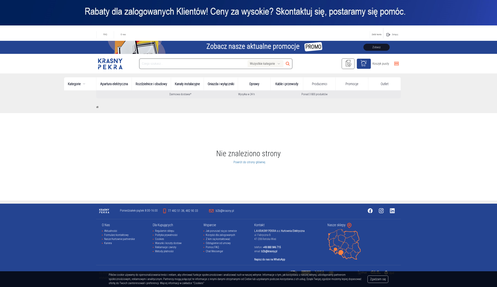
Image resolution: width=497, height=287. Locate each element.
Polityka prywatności (166, 234)
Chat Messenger (214, 251)
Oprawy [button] (254, 84)
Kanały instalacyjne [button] (187, 84)
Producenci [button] (319, 84)
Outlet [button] (384, 84)
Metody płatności (164, 251)
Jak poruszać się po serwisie (221, 230)
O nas (123, 34)
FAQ (105, 34)
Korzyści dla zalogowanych (220, 234)
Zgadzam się (378, 279)
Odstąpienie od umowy (218, 243)
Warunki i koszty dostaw (168, 243)
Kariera (108, 243)
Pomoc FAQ (212, 247)
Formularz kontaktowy (116, 234)
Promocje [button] (352, 84)
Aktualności (110, 230)
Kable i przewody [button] (286, 84)
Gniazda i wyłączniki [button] (221, 84)
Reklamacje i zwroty (165, 247)
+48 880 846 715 (272, 247)
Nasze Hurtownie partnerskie (119, 239)
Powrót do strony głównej (248, 162)
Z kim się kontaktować (218, 239)
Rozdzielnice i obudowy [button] (151, 84)
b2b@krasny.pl (269, 251)
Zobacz (376, 47)
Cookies (159, 239)
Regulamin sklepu (164, 230)
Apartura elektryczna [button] (114, 84)
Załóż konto (376, 34)
